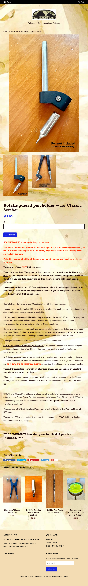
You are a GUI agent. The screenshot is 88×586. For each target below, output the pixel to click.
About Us (49, 539)
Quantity (7, 222)
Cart (83, 2)
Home (5, 31)
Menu (8, 2)
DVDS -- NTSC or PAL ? (55, 546)
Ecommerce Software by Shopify (56, 576)
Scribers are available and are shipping (21, 539)
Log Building (38, 576)
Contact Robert (51, 542)
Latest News (10, 535)
